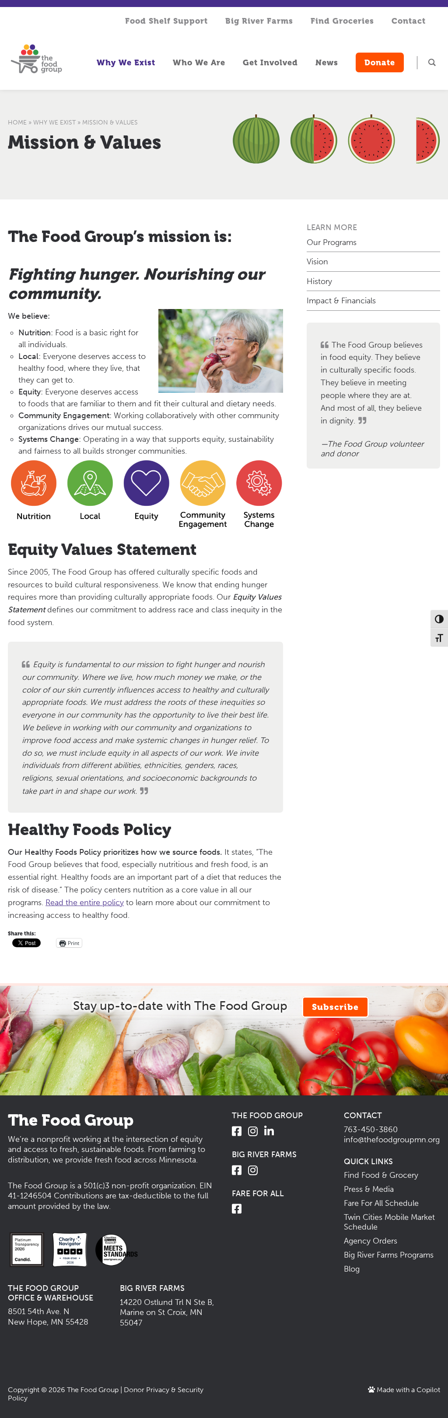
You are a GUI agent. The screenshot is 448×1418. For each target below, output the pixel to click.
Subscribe (335, 1007)
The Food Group (93, 1390)
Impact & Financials (341, 301)
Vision (317, 262)
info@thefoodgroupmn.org (392, 1139)
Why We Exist (54, 122)
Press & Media (369, 1189)
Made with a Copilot (407, 1390)
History (319, 281)
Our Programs (332, 242)
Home (17, 122)
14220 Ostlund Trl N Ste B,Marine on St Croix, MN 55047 (167, 1312)
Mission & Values (84, 142)
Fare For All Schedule (381, 1203)
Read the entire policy (85, 902)
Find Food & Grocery (381, 1175)
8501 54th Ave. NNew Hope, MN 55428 (48, 1316)
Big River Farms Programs (389, 1255)
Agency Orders (370, 1241)
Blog (352, 1269)
